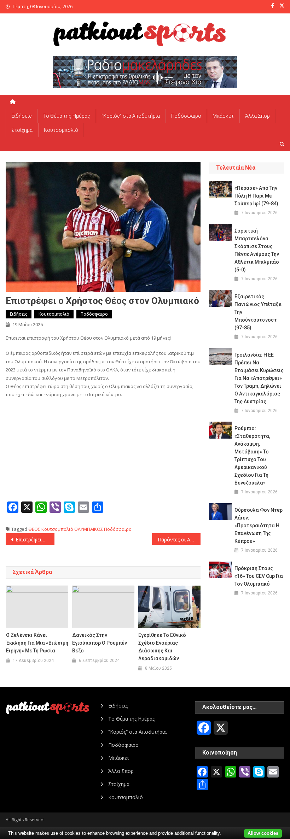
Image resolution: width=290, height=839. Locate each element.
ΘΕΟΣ (34, 529)
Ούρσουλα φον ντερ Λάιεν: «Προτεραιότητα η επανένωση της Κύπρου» (258, 525)
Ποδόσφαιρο (186, 116)
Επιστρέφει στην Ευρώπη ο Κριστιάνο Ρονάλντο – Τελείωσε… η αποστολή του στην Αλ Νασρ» (35, 539)
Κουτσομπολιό (61, 130)
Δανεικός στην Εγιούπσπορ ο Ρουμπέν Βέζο (99, 642)
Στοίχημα (22, 130)
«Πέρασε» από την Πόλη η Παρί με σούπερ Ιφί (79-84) (256, 195)
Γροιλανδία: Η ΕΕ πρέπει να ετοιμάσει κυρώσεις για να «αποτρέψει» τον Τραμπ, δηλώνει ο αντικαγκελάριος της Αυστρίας (259, 378)
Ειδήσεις (21, 116)
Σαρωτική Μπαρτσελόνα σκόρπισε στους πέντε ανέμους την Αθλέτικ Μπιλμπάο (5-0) (256, 250)
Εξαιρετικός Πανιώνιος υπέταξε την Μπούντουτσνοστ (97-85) (258, 312)
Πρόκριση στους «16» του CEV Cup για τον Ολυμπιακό (258, 576)
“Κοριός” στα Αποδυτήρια (131, 116)
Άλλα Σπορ (257, 116)
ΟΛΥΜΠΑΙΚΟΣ (88, 529)
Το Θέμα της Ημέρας (66, 116)
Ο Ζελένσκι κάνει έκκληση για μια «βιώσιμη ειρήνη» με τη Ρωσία (37, 642)
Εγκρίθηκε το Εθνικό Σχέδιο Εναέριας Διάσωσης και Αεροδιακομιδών (162, 646)
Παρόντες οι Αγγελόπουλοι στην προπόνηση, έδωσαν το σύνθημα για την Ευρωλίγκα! (179, 539)
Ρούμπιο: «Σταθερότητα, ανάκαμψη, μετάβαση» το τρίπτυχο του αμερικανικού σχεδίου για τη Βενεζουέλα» (252, 456)
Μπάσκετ (223, 116)
